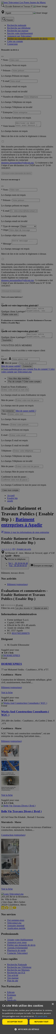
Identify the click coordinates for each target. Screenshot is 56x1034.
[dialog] (28, 1017)
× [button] (53, 1004)
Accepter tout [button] (15, 1021)
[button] (28, 1029)
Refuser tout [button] (41, 1021)
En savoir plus (41, 1016)
